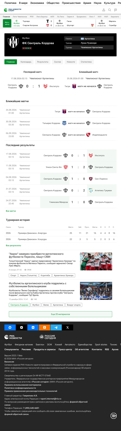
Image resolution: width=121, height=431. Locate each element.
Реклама (26, 349)
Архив (115, 349)
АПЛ (52, 17)
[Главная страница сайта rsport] (19, 10)
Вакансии (9, 361)
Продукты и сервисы (45, 349)
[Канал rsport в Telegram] (56, 327)
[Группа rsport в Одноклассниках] (44, 327)
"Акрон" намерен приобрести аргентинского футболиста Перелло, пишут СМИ (36, 255)
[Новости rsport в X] (67, 327)
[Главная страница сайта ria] (4, 10)
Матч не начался (87, 86)
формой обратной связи (16, 414)
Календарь (26, 62)
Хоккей (58, 344)
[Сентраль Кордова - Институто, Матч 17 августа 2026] (30, 48)
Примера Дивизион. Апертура (32, 233)
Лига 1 (92, 17)
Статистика (86, 62)
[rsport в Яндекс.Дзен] (21, 327)
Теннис (113, 344)
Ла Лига (60, 17)
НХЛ (106, 17)
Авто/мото (70, 344)
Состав (57, 62)
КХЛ (99, 17)
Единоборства (85, 344)
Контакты (97, 349)
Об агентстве (82, 349)
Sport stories (101, 344)
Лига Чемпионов (20, 17)
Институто (54, 86)
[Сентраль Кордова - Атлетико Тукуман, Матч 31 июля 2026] (25, 48)
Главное (6, 17)
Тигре (67, 86)
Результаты (42, 62)
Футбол (26, 38)
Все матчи (11, 211)
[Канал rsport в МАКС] (10, 327)
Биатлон (40, 344)
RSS (107, 349)
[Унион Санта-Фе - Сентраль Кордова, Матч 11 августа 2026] (28, 48)
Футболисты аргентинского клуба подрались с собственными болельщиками (37, 285)
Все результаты (13, 245)
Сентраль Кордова (12, 86)
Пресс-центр (65, 349)
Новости (71, 62)
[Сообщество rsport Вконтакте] (33, 327)
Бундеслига (81, 17)
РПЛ (31, 17)
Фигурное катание (24, 344)
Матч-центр (7, 23)
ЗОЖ (49, 344)
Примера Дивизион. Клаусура (32, 239)
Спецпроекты (11, 349)
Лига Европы (42, 17)
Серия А (70, 17)
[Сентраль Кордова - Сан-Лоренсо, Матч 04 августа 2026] (26, 48)
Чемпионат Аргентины (92, 47)
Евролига (115, 17)
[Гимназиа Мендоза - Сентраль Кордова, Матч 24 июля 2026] (23, 48)
